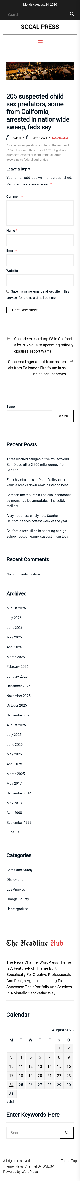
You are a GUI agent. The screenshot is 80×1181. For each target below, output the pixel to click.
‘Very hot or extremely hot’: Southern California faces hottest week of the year (37, 518)
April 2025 (14, 764)
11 (21, 1066)
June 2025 (15, 745)
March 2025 (16, 774)
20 (40, 1075)
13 (40, 1066)
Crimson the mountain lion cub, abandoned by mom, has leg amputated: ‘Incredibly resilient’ (39, 500)
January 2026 (17, 676)
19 (30, 1075)
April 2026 (14, 647)
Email (11, 251)
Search (11, 407)
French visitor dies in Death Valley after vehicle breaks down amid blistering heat (37, 482)
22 (59, 1075)
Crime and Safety (20, 870)
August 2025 (16, 725)
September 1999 (19, 823)
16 (69, 1066)
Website (12, 271)
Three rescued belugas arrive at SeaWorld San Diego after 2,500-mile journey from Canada (38, 464)
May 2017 (14, 783)
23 (69, 1075)
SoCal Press (40, 26)
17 (11, 1075)
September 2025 (19, 715)
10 (11, 1066)
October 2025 (17, 705)
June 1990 (15, 832)
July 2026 (14, 618)
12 (30, 1066)
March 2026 (16, 657)
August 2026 (16, 608)
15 (59, 1066)
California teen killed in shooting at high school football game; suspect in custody (37, 533)
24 (11, 1084)
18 (21, 1075)
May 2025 (14, 754)
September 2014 (19, 793)
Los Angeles (60, 137)
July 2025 (14, 735)
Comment (14, 197)
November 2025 (19, 696)
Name (11, 230)
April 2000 (14, 813)
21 (49, 1075)
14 (49, 1066)
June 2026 (15, 628)
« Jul (10, 1101)
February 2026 (17, 667)
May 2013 (14, 803)
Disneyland (15, 880)
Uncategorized (17, 909)
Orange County (18, 899)
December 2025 (18, 686)
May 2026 (14, 637)
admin (17, 137)
